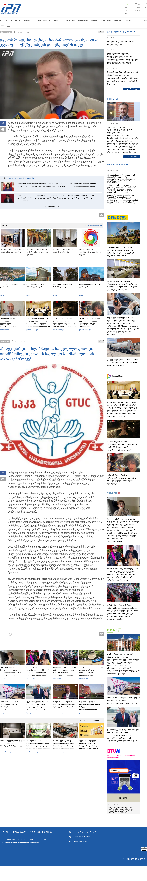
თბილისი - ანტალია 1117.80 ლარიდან (12, 285)
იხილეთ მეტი (50, 207)
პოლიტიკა (16, 21)
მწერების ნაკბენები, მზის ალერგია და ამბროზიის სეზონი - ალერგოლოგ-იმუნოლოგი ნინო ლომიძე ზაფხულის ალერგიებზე (38, 746)
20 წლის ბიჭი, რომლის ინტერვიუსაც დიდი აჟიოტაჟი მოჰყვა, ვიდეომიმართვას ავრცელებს (89, 324)
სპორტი (94, 21)
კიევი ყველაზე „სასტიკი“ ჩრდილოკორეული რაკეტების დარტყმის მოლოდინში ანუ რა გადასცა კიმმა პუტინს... (122, 285)
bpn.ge (126, 4)
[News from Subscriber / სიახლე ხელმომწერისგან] (11, 634)
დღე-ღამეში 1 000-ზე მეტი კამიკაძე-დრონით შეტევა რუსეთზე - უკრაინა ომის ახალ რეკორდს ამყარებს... (122, 251)
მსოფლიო (59, 21)
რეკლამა (48, 832)
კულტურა (118, 21)
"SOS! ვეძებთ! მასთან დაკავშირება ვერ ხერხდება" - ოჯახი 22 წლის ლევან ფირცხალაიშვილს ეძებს (65, 324)
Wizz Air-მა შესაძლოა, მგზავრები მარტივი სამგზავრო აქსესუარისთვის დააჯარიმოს (10, 707)
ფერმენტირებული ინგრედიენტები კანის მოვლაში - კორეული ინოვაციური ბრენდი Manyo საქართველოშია (90, 746)
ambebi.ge (4, 679)
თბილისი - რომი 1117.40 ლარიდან (90, 285)
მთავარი (4, 21)
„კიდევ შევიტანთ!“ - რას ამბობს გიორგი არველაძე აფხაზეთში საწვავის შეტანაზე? (123, 362)
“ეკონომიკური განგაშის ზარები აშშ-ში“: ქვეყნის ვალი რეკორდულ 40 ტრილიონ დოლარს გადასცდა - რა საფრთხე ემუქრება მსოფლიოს (37, 708)
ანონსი (128, 21)
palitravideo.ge (5, 330)
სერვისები (35, 832)
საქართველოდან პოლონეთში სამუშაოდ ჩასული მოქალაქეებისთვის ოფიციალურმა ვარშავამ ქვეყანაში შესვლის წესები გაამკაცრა (91, 709)
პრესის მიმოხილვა (118, 164)
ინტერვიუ (112, 99)
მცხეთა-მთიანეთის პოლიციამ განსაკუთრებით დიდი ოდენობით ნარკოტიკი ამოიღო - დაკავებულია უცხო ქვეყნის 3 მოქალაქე (123, 78)
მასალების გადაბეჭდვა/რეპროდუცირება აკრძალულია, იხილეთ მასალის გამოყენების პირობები (27, 841)
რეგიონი (70, 21)
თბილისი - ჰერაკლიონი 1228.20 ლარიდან (37, 285)
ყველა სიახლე (130, 89)
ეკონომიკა (83, 21)
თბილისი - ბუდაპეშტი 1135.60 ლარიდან (63, 285)
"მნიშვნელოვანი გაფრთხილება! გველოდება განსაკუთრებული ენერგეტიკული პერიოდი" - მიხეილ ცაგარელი (12, 325)
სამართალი (29, 21)
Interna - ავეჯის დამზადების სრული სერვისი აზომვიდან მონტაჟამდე (12, 743)
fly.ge (2, 295)
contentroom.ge (6, 752)
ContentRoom (97, 721)
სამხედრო (106, 21)
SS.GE (4, 225)
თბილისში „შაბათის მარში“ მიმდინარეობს (121, 43)
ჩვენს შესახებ (20, 832)
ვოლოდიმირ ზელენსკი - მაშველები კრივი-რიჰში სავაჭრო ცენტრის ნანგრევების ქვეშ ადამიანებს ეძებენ (123, 58)
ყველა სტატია (131, 157)
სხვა (3, 26)
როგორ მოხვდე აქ (93, 225)
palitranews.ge (58, 713)
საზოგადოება (44, 21)
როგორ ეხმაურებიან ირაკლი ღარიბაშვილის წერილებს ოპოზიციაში (64, 704)
